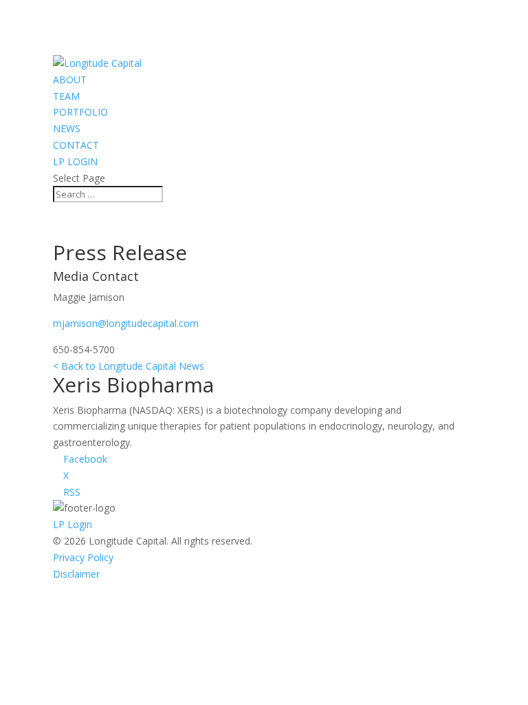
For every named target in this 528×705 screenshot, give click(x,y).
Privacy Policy (83, 557)
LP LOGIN (75, 161)
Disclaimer (76, 573)
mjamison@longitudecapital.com (126, 323)
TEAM (66, 96)
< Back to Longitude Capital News (128, 365)
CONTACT (76, 144)
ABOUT (70, 79)
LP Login (72, 524)
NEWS (66, 128)
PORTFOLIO (80, 111)
